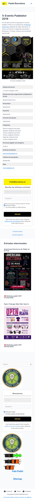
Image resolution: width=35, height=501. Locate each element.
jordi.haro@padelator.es (10, 153)
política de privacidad (12, 221)
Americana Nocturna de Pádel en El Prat (17, 250)
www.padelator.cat (8, 168)
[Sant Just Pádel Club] (12, 378)
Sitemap (17, 479)
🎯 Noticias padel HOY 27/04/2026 (13, 297)
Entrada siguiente (17, 235)
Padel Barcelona (16, 3)
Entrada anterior (17, 231)
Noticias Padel (10, 205)
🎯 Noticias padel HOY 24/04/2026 (13, 345)
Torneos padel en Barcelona (15, 207)
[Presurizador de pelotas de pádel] (13, 461)
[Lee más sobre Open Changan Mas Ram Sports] (17, 322)
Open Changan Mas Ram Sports (16, 304)
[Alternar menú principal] (31, 3)
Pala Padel (17, 471)
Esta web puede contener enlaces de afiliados (18, 497)
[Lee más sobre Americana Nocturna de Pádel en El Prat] (17, 271)
